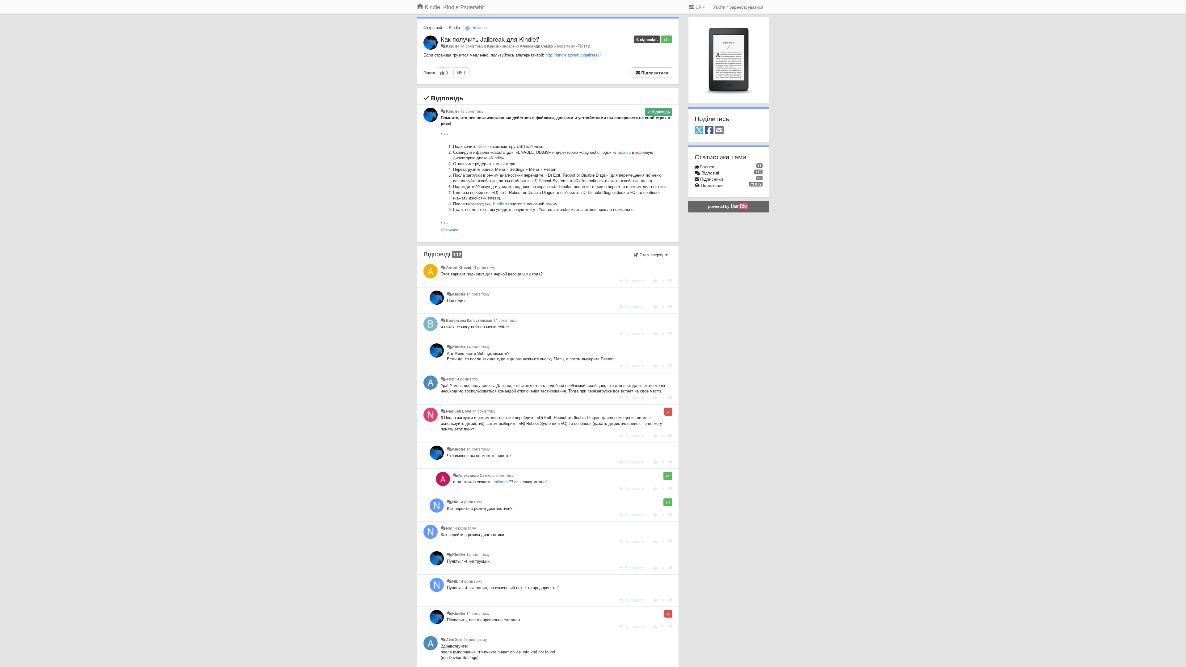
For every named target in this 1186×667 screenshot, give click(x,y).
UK (698, 7)
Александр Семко (536, 46)
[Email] (719, 130)
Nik (455, 502)
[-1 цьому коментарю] (670, 280)
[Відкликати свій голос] (662, 280)
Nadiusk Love (458, 411)
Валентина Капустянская (469, 320)
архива (624, 152)
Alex (450, 379)
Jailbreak (501, 482)
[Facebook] (709, 130)
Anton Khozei (458, 267)
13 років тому (471, 111)
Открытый (432, 27)
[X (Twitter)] (699, 130)
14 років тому (483, 267)
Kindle (454, 27)
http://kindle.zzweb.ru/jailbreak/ (573, 55)
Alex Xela (454, 639)
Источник (449, 230)
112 (586, 46)
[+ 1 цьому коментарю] (655, 280)
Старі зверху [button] (651, 255)
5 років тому (502, 475)
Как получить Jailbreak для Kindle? (490, 39)
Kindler (452, 46)
